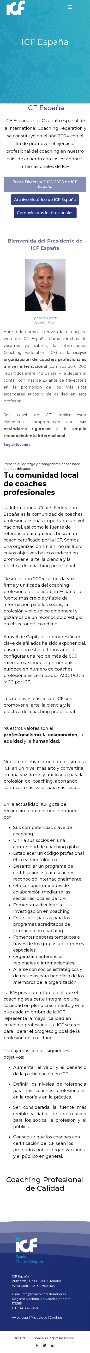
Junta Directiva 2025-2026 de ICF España (45, 184)
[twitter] (44, 1345)
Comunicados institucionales (45, 213)
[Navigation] (70, 7)
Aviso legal (20, 1317)
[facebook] (37, 1345)
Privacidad (39, 1317)
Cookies (55, 1317)
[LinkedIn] (52, 1345)
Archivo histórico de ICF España (45, 199)
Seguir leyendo (17, 445)
